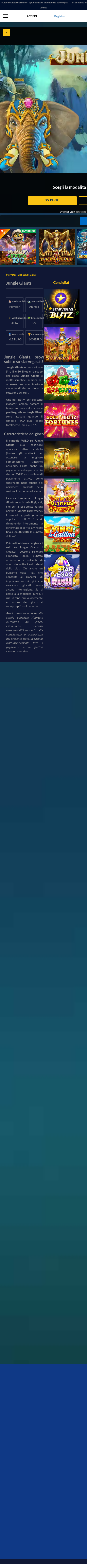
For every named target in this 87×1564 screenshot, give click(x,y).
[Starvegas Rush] (62, 572)
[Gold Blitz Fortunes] (62, 420)
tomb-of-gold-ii (48, 231)
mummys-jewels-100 (13, 231)
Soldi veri (52, 200)
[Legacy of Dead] (62, 458)
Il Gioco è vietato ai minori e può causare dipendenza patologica (34, 2)
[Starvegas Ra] (62, 344)
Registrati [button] (60, 16)
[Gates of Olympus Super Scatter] (62, 496)
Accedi (32, 16)
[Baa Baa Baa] (62, 382)
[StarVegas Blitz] (62, 306)
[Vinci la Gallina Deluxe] (62, 534)
